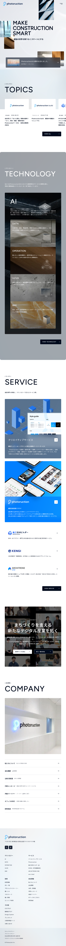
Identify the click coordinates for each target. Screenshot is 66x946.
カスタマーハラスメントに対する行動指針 (14, 938)
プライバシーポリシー (9, 933)
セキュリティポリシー (9, 931)
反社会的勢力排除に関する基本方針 (12, 936)
